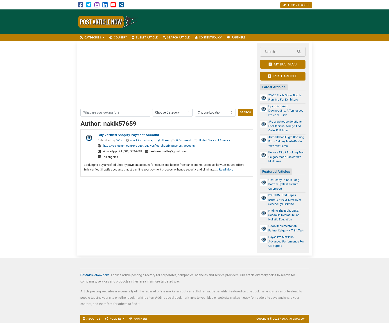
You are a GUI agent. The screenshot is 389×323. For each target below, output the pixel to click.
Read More (226, 169)
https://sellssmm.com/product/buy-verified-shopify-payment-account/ (149, 145)
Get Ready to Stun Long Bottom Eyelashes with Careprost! (283, 184)
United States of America (214, 140)
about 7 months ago (142, 140)
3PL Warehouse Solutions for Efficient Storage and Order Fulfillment (285, 126)
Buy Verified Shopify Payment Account (128, 135)
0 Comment (183, 140)
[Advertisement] (230, 22)
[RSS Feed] (121, 6)
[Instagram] (97, 6)
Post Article (284, 76)
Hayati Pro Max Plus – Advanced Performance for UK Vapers (286, 241)
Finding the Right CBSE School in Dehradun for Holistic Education (283, 215)
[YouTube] (113, 6)
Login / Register (299, 5)
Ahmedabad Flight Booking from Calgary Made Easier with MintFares (286, 141)
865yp (119, 140)
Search (245, 112)
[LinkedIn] (105, 6)
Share (165, 140)
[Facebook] (80, 6)
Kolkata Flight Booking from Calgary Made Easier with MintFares (286, 157)
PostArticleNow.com (94, 275)
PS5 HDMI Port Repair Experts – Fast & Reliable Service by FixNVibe (284, 199)
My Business (285, 64)
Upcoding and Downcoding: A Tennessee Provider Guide (285, 111)
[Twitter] (88, 6)
